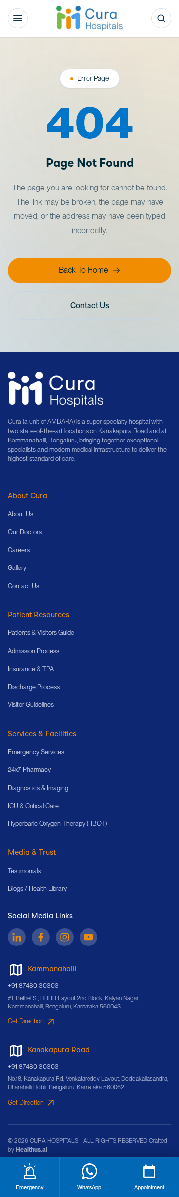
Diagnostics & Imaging (38, 788)
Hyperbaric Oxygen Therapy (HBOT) (57, 823)
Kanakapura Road (59, 1050)
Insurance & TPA (31, 669)
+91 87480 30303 (33, 985)
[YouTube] (88, 937)
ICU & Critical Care (33, 806)
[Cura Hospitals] (55, 389)
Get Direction (26, 1021)
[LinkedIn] (17, 937)
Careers (19, 550)
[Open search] (161, 18)
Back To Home (83, 270)
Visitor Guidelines (31, 704)
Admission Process (33, 651)
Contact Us (89, 305)
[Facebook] (41, 937)
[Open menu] (18, 18)
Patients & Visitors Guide (41, 632)
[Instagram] (65, 937)
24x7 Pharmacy (29, 769)
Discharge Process (34, 687)
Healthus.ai (31, 1149)
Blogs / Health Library (37, 888)
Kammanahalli (52, 969)
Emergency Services (36, 752)
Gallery (17, 567)
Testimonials (24, 871)
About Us (20, 514)
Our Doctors (25, 532)
